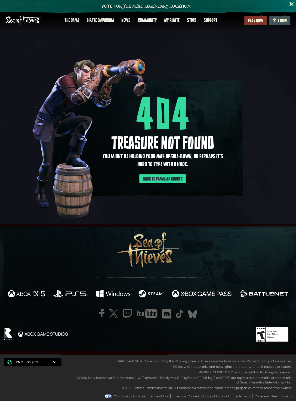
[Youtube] (147, 313)
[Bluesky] (193, 314)
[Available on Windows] (113, 294)
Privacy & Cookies (186, 396)
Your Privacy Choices (129, 396)
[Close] (292, 4)
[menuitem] (72, 20)
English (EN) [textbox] (27, 362)
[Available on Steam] (151, 294)
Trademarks (242, 396)
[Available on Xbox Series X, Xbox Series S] (26, 294)
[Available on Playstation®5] (70, 294)
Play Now (255, 20)
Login (282, 20)
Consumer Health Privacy (273, 396)
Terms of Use (159, 396)
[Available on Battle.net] (264, 294)
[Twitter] (114, 313)
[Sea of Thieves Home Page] (24, 20)
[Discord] (167, 314)
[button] (33, 362)
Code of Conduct (216, 396)
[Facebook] (102, 313)
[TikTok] (180, 314)
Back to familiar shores (163, 178)
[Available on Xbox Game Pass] (201, 294)
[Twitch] (127, 314)
